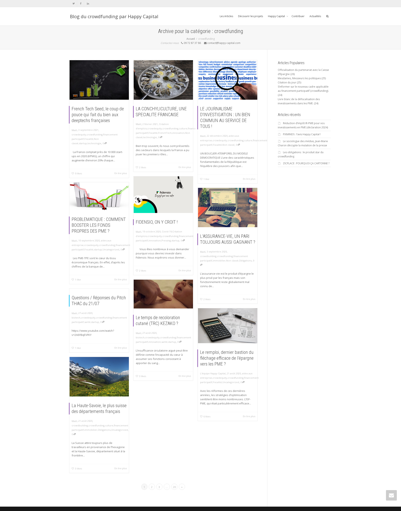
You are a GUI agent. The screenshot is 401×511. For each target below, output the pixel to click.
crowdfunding (95, 134)
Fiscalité (88, 138)
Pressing (166, 240)
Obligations (245, 260)
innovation (178, 132)
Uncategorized (111, 249)
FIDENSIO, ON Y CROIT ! (157, 222)
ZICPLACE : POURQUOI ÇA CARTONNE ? (306, 163)
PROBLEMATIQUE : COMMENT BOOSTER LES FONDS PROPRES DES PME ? (99, 225)
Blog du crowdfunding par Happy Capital (114, 16)
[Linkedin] (87, 3)
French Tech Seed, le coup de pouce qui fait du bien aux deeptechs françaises (98, 114)
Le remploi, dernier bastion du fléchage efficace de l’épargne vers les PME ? (227, 358)
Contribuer (298, 16)
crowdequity (79, 134)
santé (164, 341)
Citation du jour (287, 82)
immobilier (219, 260)
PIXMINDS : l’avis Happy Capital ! (302, 134)
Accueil (191, 39)
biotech (140, 337)
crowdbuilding (208, 256)
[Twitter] (73, 3)
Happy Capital (277, 16)
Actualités (315, 16)
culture (183, 128)
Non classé (228, 144)
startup (83, 143)
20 (174, 487)
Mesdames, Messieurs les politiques (299, 78)
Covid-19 (167, 231)
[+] (99, 80)
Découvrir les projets (250, 16)
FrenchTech (165, 132)
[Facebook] (80, 3)
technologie (94, 143)
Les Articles (226, 16)
